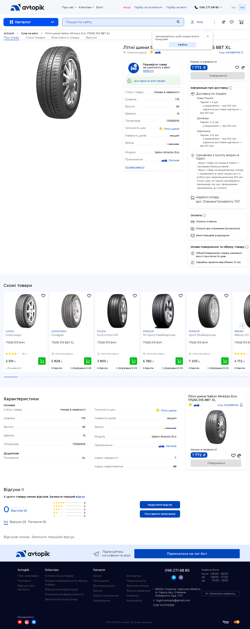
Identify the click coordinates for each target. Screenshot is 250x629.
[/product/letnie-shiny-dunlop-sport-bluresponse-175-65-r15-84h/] (209, 311)
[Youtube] (20, 622)
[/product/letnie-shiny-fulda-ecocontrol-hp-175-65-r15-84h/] (117, 311)
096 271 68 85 (209, 7)
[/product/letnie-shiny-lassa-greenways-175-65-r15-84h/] (26, 311)
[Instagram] (27, 622)
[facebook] (34, 622)
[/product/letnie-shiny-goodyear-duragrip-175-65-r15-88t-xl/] (71, 311)
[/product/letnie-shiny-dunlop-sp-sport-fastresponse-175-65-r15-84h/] (163, 311)
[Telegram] (173, 577)
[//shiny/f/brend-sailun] (172, 144)
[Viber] (181, 577)
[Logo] (27, 7)
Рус (234, 7)
